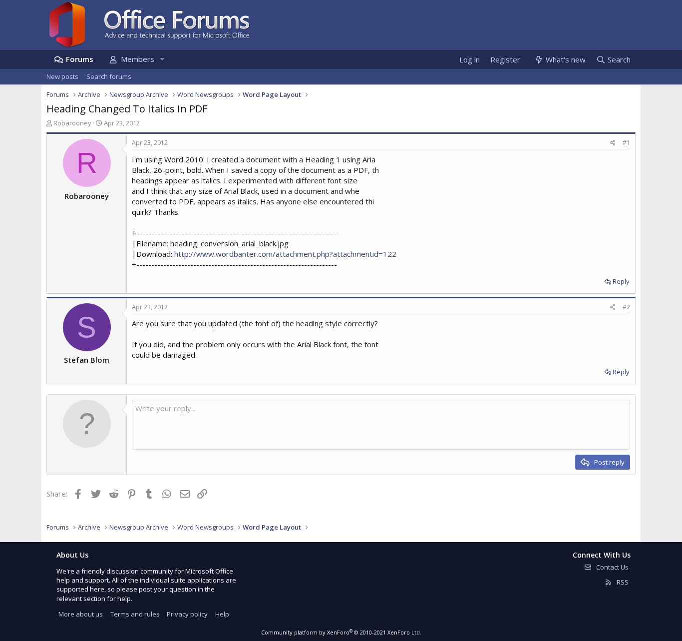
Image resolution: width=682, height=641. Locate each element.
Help (222, 614)
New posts (62, 76)
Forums (79, 59)
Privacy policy (187, 614)
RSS (622, 582)
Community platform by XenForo (341, 632)
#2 (626, 307)
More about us (80, 614)
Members (137, 59)
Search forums (108, 76)
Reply (621, 281)
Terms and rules (135, 614)
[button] (162, 59)
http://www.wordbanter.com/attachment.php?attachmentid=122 (285, 254)
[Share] (613, 143)
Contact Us (612, 567)
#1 (626, 142)
